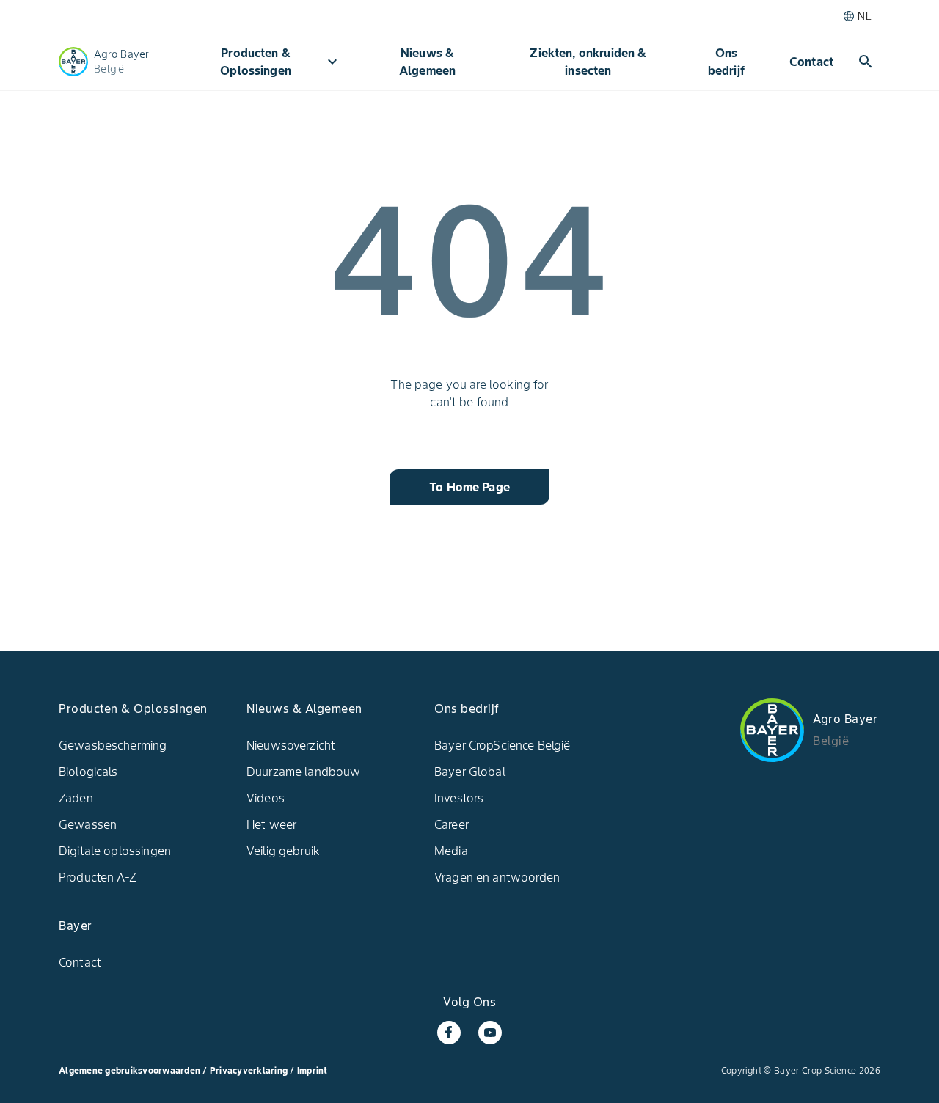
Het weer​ (271, 824)
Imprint (312, 1070)
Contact (811, 61)
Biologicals (88, 771)
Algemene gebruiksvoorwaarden (129, 1070)
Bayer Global (469, 771)
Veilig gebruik (283, 850)
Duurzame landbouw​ (303, 771)
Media (451, 850)
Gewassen (88, 824)
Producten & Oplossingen (280, 61)
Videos (265, 798)
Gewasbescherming (113, 745)
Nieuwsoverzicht (290, 745)
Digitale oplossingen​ (115, 850)
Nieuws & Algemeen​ (427, 61)
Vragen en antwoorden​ (497, 877)
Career (451, 824)
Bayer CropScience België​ (502, 745)
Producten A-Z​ (97, 877)
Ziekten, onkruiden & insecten (588, 61)
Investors (458, 798)
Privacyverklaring (250, 1070)
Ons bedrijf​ (726, 61)
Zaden (76, 798)
